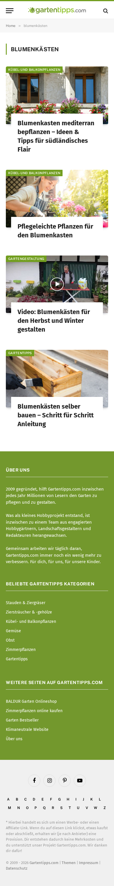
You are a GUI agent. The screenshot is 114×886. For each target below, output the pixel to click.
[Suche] (105, 10)
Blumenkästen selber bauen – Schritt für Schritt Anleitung (56, 415)
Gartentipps (20, 353)
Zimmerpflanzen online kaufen (34, 710)
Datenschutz (16, 868)
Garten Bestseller (22, 720)
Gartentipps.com (44, 863)
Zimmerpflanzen (21, 649)
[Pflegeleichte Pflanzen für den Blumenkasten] (57, 198)
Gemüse (13, 630)
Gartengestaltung (26, 259)
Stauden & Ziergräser (25, 602)
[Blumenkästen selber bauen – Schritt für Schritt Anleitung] (57, 378)
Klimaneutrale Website (27, 729)
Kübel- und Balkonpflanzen (34, 69)
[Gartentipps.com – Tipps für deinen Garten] (57, 10)
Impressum (88, 863)
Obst (10, 640)
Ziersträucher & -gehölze (29, 612)
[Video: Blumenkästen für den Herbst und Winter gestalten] (57, 284)
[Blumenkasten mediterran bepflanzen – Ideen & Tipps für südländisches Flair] (57, 95)
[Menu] (9, 10)
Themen (69, 863)
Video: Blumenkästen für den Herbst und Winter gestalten (54, 320)
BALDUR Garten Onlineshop (31, 701)
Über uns (14, 738)
